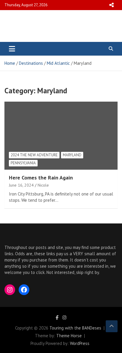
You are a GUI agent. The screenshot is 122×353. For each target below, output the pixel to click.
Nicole (43, 185)
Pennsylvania (23, 163)
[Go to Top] (112, 326)
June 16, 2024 (21, 185)
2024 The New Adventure (34, 154)
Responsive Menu (111, 5)
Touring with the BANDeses (75, 328)
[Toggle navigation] (12, 49)
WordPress (79, 343)
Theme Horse (69, 335)
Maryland (72, 154)
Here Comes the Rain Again (41, 177)
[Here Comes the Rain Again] (19, 116)
